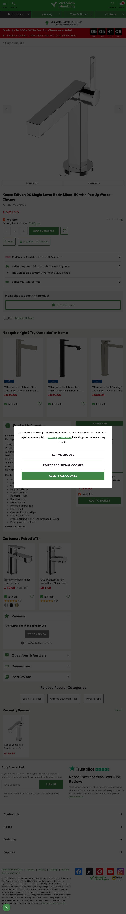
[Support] (6, 907)
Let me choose (63, 455)
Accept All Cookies (63, 476)
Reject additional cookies (63, 465)
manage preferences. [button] (60, 437)
